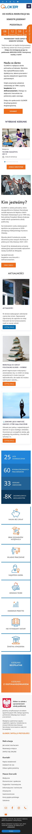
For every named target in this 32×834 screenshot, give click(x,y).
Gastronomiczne (8, 794)
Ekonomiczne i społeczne (12, 781)
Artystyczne (7, 791)
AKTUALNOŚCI (8, 308)
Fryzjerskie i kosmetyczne (12, 784)
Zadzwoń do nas (8, 765)
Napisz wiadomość (9, 762)
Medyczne (6, 778)
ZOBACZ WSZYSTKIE (16, 167)
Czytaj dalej (10, 327)
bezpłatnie (8, 88)
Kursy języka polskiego (11, 797)
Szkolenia (6, 800)
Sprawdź (13, 111)
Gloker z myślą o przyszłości (16, 733)
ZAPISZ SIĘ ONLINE (9, 752)
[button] (4, 161)
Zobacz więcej (8, 265)
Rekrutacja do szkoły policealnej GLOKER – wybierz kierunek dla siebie (15, 367)
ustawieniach (11, 827)
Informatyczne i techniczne (12, 788)
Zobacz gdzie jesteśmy (11, 768)
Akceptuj (11, 831)
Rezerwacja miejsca (10, 748)
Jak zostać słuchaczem (11, 745)
